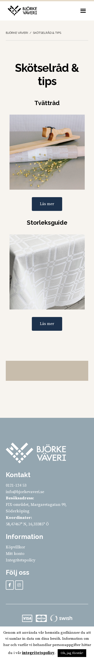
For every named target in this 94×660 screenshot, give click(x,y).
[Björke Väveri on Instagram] (19, 585)
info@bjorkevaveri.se (25, 491)
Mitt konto (15, 553)
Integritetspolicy (20, 560)
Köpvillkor (15, 547)
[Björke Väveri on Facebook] (10, 585)
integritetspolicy (38, 652)
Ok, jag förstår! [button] (72, 653)
